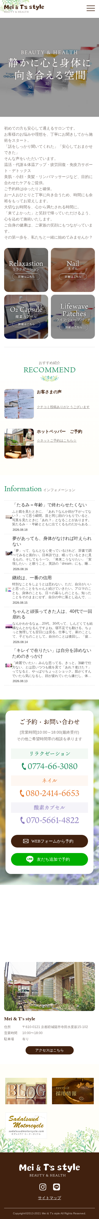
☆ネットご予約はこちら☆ (56, 440)
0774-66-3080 (53, 766)
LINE (56, 1187)
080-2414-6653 (52, 793)
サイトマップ (49, 1198)
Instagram (42, 1187)
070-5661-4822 (52, 820)
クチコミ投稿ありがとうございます (63, 407)
